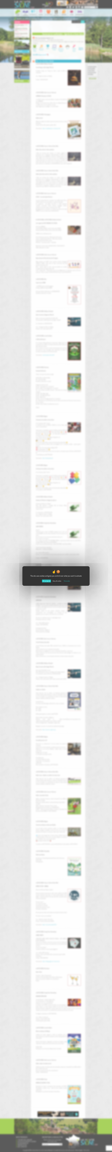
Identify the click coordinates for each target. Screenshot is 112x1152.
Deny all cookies (57, 581)
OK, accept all (46, 581)
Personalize (67, 581)
